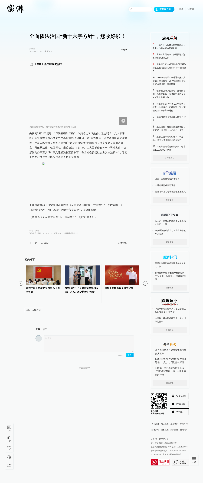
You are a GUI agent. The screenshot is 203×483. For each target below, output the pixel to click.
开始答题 (170, 330)
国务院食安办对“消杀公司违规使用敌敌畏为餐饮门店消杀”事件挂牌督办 (169, 67)
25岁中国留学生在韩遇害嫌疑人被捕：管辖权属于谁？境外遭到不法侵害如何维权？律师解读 (169, 80)
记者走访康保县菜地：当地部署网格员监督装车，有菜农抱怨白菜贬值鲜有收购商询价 (169, 94)
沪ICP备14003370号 (159, 439)
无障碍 (190, 9)
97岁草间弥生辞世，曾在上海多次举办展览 (170, 232)
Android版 (181, 396)
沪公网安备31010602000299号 (164, 443)
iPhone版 (180, 404)
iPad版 (179, 411)
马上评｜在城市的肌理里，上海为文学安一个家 (170, 222)
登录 (181, 9)
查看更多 (170, 200)
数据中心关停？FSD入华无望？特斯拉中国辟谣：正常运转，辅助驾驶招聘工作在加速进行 (169, 107)
